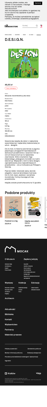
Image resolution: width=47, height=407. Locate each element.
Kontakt (8, 319)
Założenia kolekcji (22, 287)
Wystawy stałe (8, 289)
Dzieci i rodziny (35, 287)
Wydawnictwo (11, 324)
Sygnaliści (8, 361)
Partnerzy (9, 329)
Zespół (6, 268)
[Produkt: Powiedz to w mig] (13, 210)
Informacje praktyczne (29, 272)
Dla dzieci (31, 34)
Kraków (10, 373)
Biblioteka (9, 314)
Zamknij (38, 3)
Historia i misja (8, 264)
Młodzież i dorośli (35, 289)
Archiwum (7, 291)
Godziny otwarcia (28, 266)
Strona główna (8, 34)
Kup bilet (26, 264)
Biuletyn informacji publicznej (13, 353)
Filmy (19, 291)
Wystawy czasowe (9, 287)
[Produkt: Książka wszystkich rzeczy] (33, 211)
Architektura (8, 266)
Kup (18, 214)
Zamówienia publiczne (34, 349)
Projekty (7, 293)
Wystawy (9, 283)
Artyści (20, 289)
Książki (24, 34)
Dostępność (27, 274)
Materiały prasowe (13, 334)
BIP (38, 373)
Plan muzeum (27, 268)
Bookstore (17, 34)
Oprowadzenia (27, 270)
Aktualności (10, 309)
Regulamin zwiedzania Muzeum (32, 276)
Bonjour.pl (21, 382)
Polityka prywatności (11, 349)
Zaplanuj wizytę (31, 259)
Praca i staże (8, 270)
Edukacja (35, 283)
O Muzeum (10, 259)
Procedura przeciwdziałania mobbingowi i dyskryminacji (21, 357)
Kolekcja (22, 283)
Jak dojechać (27, 278)
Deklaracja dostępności (34, 353)
